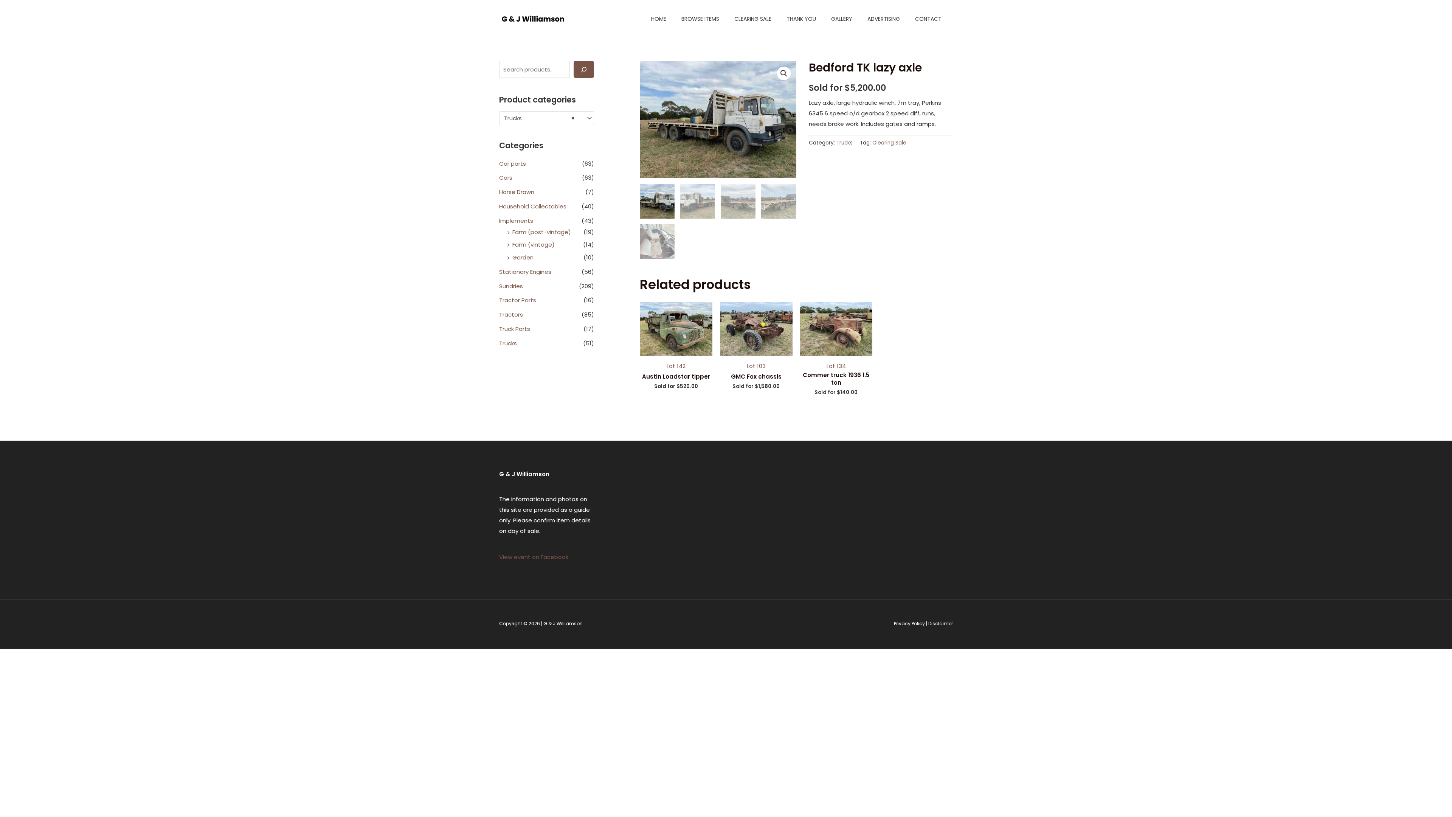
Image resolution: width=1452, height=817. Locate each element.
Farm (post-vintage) (541, 232)
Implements (516, 221)
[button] (784, 73)
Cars (505, 178)
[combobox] (546, 118)
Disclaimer (940, 623)
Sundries (511, 286)
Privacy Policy (909, 623)
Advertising (883, 19)
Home (658, 19)
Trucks (508, 343)
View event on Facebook (533, 557)
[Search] (584, 69)
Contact (928, 19)
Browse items (700, 19)
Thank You (801, 19)
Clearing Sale (752, 19)
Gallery (841, 19)
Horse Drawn (516, 192)
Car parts (512, 164)
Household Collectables (532, 206)
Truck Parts (514, 329)
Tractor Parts (517, 300)
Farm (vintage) (533, 245)
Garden (523, 257)
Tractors (511, 314)
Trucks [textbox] (539, 118)
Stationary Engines (525, 272)
